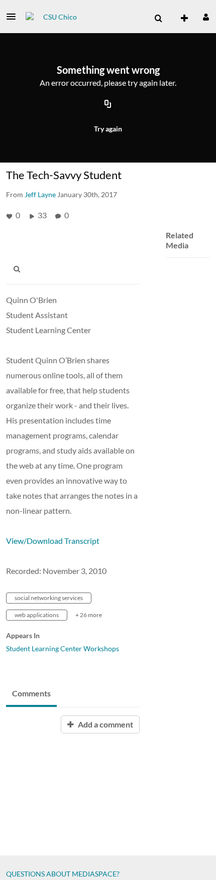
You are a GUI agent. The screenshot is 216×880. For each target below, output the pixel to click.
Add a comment (104, 724)
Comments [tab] (31, 693)
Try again (108, 128)
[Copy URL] (108, 104)
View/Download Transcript (52, 540)
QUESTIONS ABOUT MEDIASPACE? (63, 873)
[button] (14, 17)
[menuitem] (158, 19)
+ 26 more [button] (88, 615)
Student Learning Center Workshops (62, 648)
